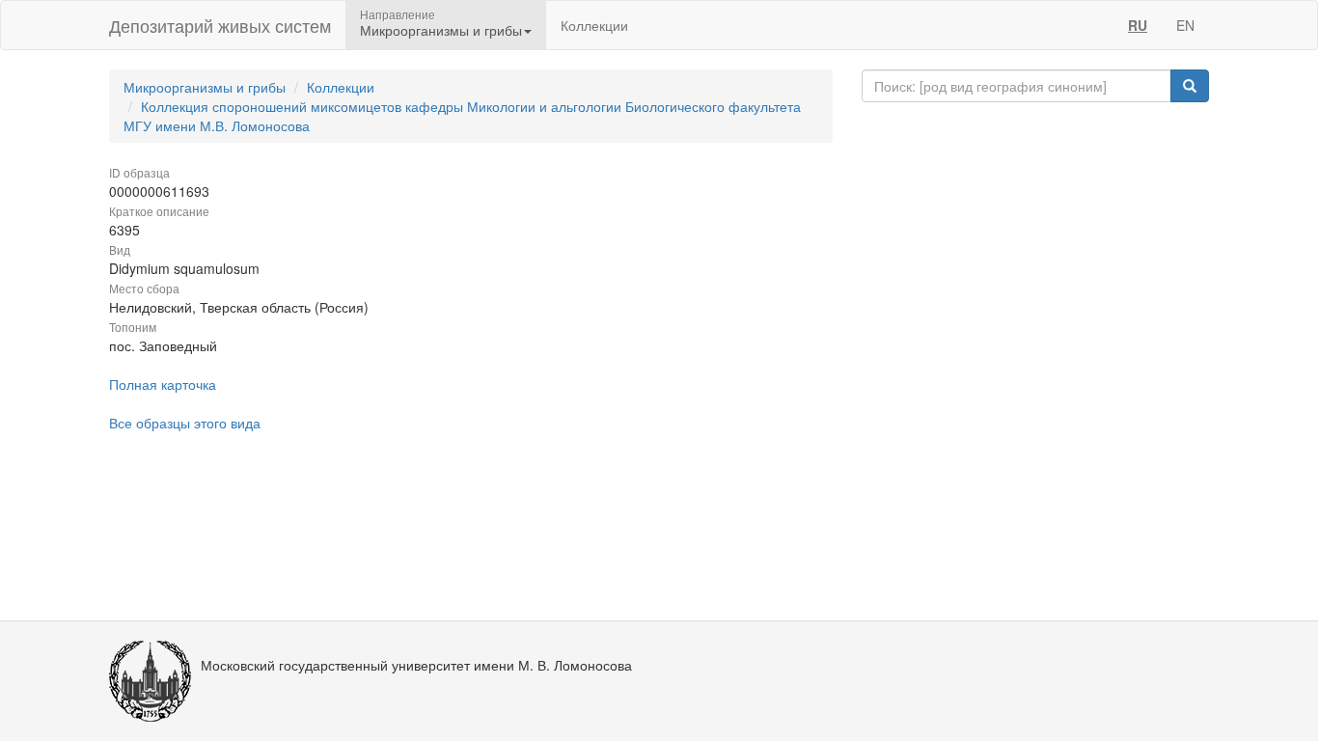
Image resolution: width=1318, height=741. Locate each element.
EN (1185, 25)
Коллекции (594, 25)
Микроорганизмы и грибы (205, 86)
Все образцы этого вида (185, 422)
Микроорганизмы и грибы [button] (441, 30)
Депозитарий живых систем (220, 25)
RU (1137, 25)
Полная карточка (162, 384)
